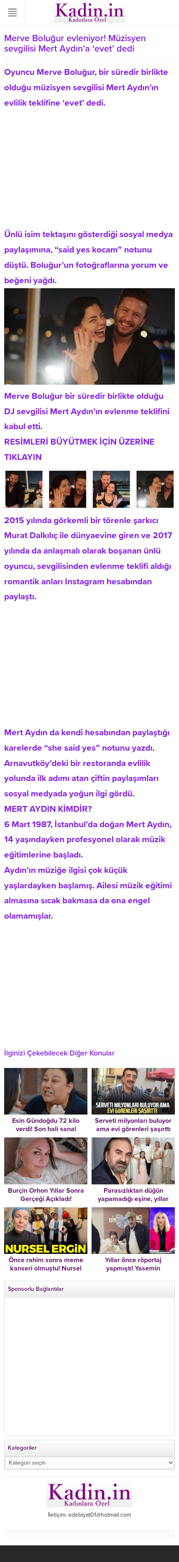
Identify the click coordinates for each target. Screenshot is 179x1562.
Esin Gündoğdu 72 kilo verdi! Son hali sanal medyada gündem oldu (46, 1129)
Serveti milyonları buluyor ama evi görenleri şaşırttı (133, 1125)
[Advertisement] (89, 169)
